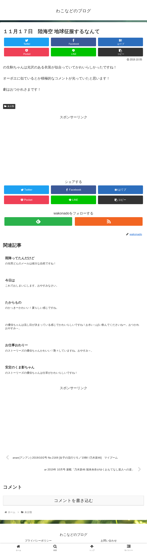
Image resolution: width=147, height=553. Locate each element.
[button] (135, 399)
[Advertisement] (73, 147)
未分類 (10, 106)
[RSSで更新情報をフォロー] (108, 221)
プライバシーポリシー (38, 540)
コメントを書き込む (73, 500)
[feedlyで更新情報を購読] (38, 221)
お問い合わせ (109, 540)
